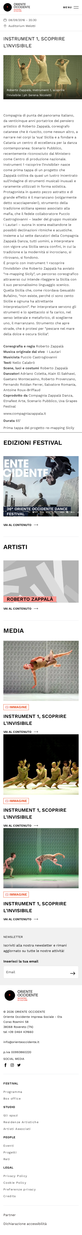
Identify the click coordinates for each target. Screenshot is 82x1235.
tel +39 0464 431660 (18, 1032)
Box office (12, 1098)
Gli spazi (10, 1115)
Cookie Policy (14, 1182)
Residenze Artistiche (21, 1122)
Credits (9, 1196)
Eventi (8, 1145)
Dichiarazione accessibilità (25, 1224)
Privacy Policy (15, 1176)
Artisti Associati (17, 1128)
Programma (12, 1091)
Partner (9, 1215)
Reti (6, 1159)
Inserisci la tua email (20, 961)
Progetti (10, 1152)
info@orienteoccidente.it (21, 1042)
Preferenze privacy (19, 1189)
